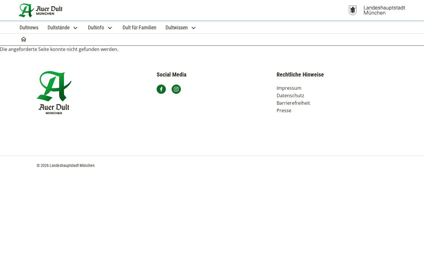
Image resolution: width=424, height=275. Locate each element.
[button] (63, 27)
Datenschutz (290, 95)
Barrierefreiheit (293, 103)
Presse (284, 110)
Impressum (289, 88)
